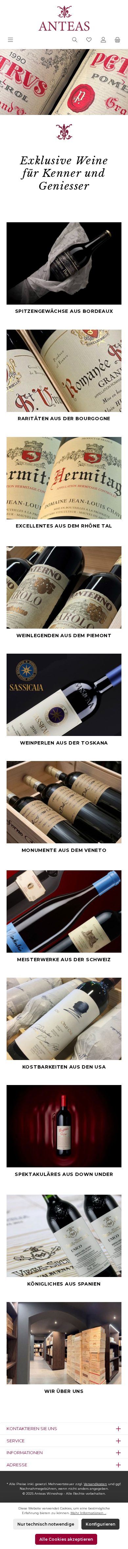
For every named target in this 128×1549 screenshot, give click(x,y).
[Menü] (10, 40)
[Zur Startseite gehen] (64, 17)
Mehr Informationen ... (88, 1513)
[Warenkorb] (117, 40)
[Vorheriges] (5, 82)
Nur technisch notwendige (45, 1524)
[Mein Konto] (103, 40)
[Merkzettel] (89, 40)
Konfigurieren (100, 1524)
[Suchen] (75, 40)
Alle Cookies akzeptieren (66, 1539)
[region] (64, 82)
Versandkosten (95, 1484)
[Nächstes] (123, 82)
